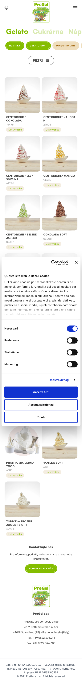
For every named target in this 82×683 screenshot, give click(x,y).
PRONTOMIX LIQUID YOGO (20, 464)
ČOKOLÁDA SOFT (55, 234)
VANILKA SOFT (53, 462)
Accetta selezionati (41, 404)
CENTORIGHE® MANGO (59, 175)
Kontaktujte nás (41, 568)
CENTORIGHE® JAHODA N (59, 118)
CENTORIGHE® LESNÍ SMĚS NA (20, 177)
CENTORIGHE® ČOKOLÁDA (16, 118)
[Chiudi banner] (76, 262)
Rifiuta (41, 417)
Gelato (17, 31)
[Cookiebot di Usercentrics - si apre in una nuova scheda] (51, 262)
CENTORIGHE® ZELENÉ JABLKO (21, 236)
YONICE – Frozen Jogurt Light (19, 523)
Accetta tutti (41, 392)
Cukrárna (48, 31)
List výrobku (15, 129)
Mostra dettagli (60, 380)
